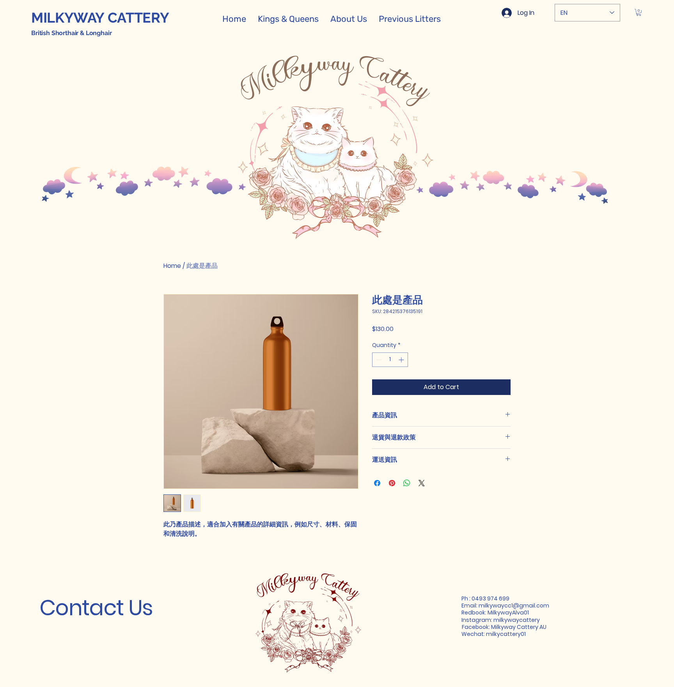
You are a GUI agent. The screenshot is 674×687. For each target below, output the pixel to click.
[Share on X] (421, 483)
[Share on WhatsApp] (406, 483)
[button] (639, 12)
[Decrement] (378, 360)
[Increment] (402, 360)
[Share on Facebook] (377, 483)
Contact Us (96, 608)
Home (172, 265)
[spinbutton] (390, 360)
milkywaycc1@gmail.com (514, 605)
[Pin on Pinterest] (392, 483)
